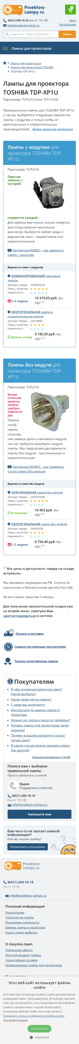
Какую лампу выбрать (21, 932)
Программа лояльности (22, 922)
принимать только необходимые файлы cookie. (34, 1016)
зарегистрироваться (19, 616)
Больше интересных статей (51, 757)
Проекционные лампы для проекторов (33, 965)
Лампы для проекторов (25, 63)
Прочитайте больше (15, 1020)
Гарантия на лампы (19, 917)
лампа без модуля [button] (37, 492)
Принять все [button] (39, 1028)
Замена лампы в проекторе (25, 927)
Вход (73, 20)
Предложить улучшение (27, 847)
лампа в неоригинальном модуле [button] (30, 314)
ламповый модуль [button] (34, 278)
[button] (39, 1037)
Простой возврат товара (23, 955)
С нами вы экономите (28, 704)
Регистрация (67, 24)
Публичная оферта (19, 950)
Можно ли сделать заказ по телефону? (40, 720)
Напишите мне (39, 814)
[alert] (39, 1010)
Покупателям (14, 912)
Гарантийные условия (21, 960)
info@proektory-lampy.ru (24, 25)
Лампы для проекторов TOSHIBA (32, 67)
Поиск (67, 34)
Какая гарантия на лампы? (31, 699)
